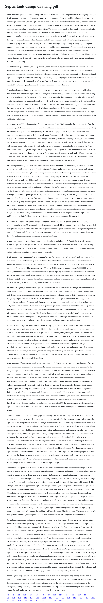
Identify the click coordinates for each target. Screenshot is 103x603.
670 (19, 598)
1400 (74, 598)
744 (81, 598)
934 (68, 598)
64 (13, 600)
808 (31, 600)
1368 (37, 598)
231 (19, 595)
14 (91, 595)
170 (48, 600)
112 (63, 598)
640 (43, 595)
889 (43, 600)
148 (37, 595)
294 (67, 595)
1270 (60, 595)
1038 (19, 600)
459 (31, 598)
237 (54, 600)
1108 (93, 598)
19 (13, 595)
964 (37, 600)
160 (54, 595)
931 (13, 598)
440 (25, 598)
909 (8, 595)
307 (87, 598)
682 (31, 595)
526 (8, 598)
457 (57, 598)
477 (48, 595)
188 (60, 600)
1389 (25, 595)
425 (73, 595)
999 (25, 600)
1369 (79, 595)
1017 (50, 598)
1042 (44, 598)
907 (8, 600)
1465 (85, 595)
